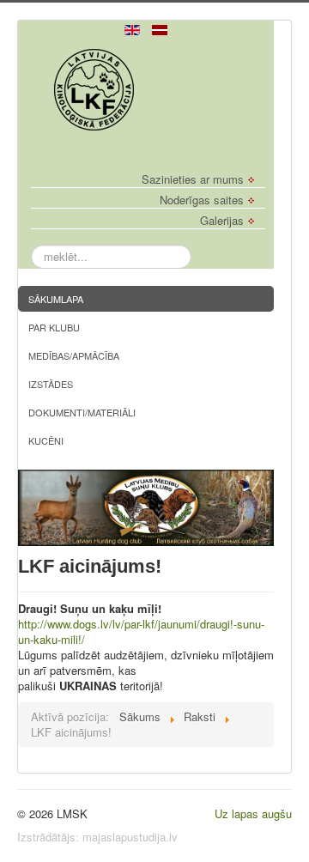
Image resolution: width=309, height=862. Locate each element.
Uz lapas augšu (253, 813)
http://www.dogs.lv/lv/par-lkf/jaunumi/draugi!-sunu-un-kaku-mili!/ (141, 631)
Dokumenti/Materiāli (82, 412)
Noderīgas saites (202, 200)
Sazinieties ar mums (193, 179)
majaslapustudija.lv (130, 837)
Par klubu (54, 327)
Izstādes (50, 384)
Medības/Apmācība (73, 355)
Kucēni (46, 440)
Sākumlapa (55, 299)
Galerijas (222, 220)
